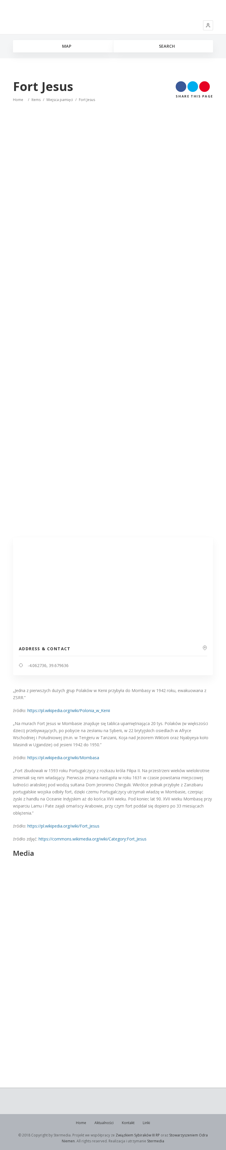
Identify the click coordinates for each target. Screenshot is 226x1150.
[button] (208, 25)
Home (18, 99)
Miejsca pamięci (59, 99)
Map (66, 46)
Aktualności (104, 1122)
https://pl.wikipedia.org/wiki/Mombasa (63, 757)
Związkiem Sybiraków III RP (138, 1135)
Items (36, 99)
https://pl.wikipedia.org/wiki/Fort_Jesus (63, 826)
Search (166, 46)
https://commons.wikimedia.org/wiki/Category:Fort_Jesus (93, 839)
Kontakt (128, 1122)
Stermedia (155, 1141)
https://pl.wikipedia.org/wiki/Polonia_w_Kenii (68, 710)
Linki (146, 1122)
